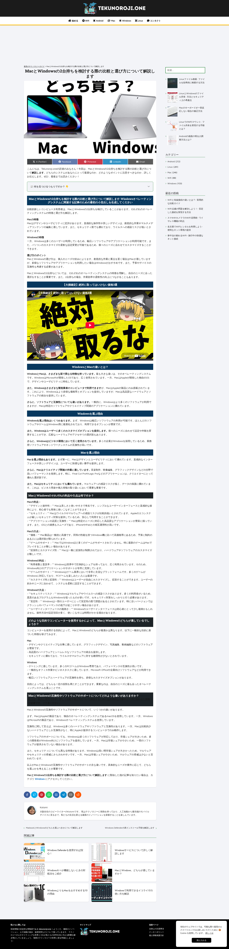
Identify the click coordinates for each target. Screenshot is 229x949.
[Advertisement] (114, 45)
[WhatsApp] (49, 795)
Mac (169, 172)
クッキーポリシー (156, 932)
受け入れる (201, 940)
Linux (170, 167)
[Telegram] (63, 795)
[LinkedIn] (56, 795)
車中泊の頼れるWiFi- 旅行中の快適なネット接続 (185, 237)
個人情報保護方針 (156, 935)
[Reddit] (78, 795)
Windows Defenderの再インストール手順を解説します (129, 828)
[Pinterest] (41, 795)
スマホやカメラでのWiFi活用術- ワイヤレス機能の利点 (185, 219)
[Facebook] (27, 795)
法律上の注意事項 (156, 929)
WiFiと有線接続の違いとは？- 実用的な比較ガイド (185, 201)
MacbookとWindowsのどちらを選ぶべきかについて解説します (54, 828)
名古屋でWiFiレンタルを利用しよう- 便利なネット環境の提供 (185, 228)
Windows (172, 183)
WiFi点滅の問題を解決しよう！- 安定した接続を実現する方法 (185, 210)
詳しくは (209, 933)
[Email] (71, 795)
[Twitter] (34, 795)
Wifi (169, 178)
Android (171, 161)
